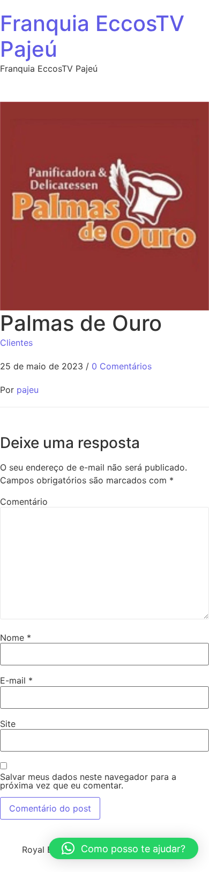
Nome (15, 637)
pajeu (28, 389)
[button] (123, 848)
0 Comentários (122, 366)
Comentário (24, 501)
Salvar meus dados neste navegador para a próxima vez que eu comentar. (88, 781)
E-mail (16, 680)
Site (8, 723)
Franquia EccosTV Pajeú (92, 36)
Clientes (16, 342)
